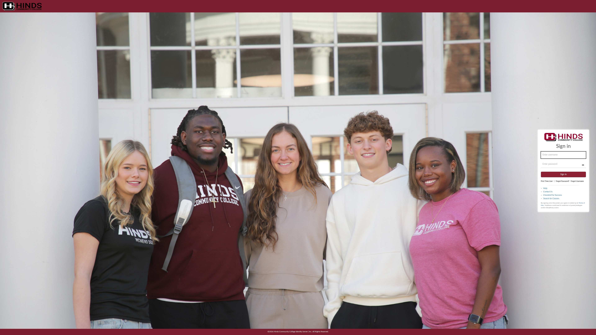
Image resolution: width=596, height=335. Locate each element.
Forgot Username (577, 181)
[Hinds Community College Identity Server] (22, 6)
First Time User (547, 181)
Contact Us (548, 192)
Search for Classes (551, 198)
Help (545, 188)
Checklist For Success (552, 195)
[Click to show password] (583, 165)
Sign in (563, 174)
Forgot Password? (562, 181)
